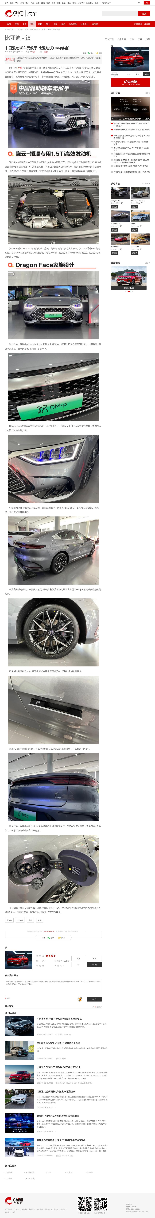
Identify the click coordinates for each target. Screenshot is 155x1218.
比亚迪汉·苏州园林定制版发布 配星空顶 (56, 1091)
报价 (63, 24)
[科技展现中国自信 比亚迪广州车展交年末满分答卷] (19, 1147)
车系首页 (109, 39)
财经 (22, 2)
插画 (53, 2)
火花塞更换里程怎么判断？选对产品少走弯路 (131, 166)
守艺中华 (81, 2)
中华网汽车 (9, 29)
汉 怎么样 (8, 1178)
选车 (55, 24)
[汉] (130, 59)
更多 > (147, 92)
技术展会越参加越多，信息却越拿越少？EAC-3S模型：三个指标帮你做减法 (131, 161)
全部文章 (19, 29)
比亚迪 (13, 37)
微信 (91, 53)
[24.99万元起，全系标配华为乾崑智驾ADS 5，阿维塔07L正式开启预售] (130, 108)
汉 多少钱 (8, 1172)
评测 (32, 24)
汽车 (32, 2)
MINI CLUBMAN (138, 200)
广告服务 (17, 1209)
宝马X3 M (115, 200)
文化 (43, 2)
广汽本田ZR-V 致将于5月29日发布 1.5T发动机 (59, 1018)
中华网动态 (63, 1209)
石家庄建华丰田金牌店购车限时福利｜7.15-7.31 (132, 172)
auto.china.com (49, 931)
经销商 (95, 24)
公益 (64, 2)
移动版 (147, 24)
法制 (74, 2)
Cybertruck (115, 223)
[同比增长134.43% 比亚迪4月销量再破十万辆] (19, 1050)
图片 (48, 24)
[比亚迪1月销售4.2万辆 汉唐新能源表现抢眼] (19, 1123)
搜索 (144, 13)
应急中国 (89, 2)
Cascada (135, 246)
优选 (69, 2)
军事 (17, 2)
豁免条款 (47, 1209)
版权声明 (40, 1209)
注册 (139, 3)
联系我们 (24, 1209)
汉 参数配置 (29, 1172)
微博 (100, 53)
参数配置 (121, 39)
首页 (6, 2)
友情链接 (55, 1209)
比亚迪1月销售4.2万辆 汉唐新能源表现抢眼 (58, 1115)
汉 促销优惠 (29, 1178)
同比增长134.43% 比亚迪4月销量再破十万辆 (58, 1042)
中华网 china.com (15, 13)
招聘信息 (32, 1209)
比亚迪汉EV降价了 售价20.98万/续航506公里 (59, 1067)
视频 (40, 24)
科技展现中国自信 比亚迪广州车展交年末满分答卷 (61, 1140)
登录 (146, 3)
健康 (58, 2)
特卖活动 (84, 24)
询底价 (94, 964)
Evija (133, 223)
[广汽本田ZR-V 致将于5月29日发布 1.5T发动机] (19, 1026)
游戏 (37, 2)
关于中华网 (8, 1209)
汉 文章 (69, 1172)
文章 (24, 24)
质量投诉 (138, 24)
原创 (17, 24)
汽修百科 (73, 24)
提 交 (94, 999)
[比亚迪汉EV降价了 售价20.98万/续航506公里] (19, 1074)
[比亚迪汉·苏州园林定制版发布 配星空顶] (19, 1098)
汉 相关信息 (10, 1165)
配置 (94, 958)
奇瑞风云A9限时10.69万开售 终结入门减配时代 (132, 129)
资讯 (11, 2)
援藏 (48, 2)
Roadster (115, 246)
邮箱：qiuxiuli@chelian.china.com (137, 1211)
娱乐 (27, 2)
